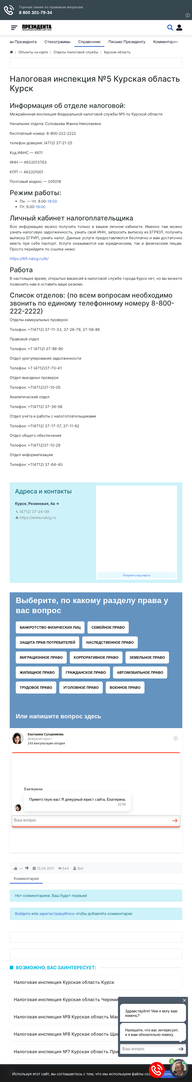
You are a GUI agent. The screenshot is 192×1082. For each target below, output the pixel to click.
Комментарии (26, 878)
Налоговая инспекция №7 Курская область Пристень (72, 1051)
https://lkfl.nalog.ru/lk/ (29, 258)
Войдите (22, 913)
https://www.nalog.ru (38, 517)
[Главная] (11, 52)
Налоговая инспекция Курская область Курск (64, 982)
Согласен (170, 1074)
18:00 (52, 201)
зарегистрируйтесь (56, 913)
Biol (80, 868)
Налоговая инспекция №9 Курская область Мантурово (74, 1016)
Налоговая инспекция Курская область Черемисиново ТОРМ (81, 999)
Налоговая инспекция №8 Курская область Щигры (70, 1034)
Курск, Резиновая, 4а (35, 503)
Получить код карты (136, 575)
